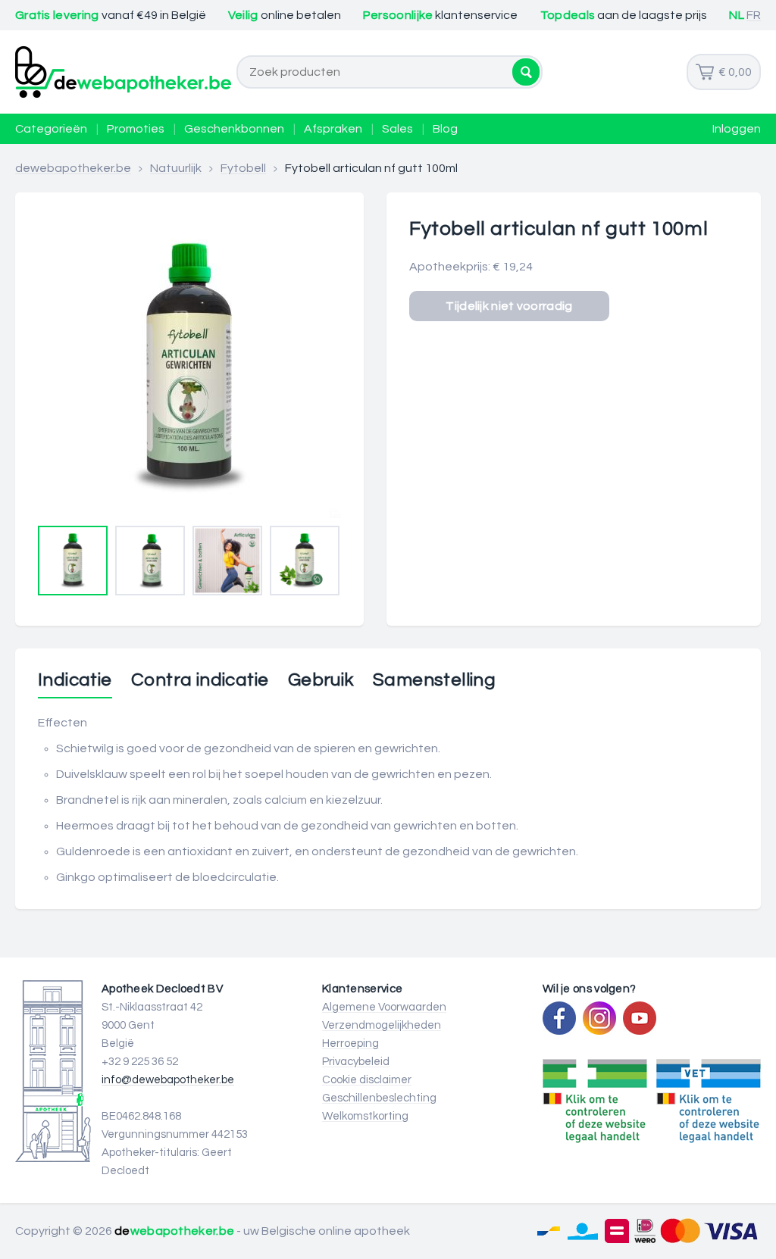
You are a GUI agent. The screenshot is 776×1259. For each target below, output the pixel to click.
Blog (445, 129)
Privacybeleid (356, 1061)
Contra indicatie (199, 680)
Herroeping (350, 1043)
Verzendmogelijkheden (381, 1025)
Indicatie (75, 680)
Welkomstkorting (365, 1116)
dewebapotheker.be (73, 168)
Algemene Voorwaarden (384, 1007)
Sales (397, 129)
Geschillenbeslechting (379, 1098)
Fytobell (243, 168)
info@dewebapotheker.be (168, 1080)
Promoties (135, 129)
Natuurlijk (176, 168)
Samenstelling (434, 680)
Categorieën (51, 129)
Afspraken (333, 129)
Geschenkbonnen (234, 129)
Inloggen (736, 129)
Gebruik (321, 680)
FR (753, 15)
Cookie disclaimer (366, 1080)
